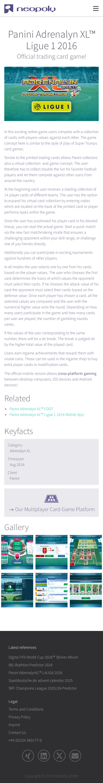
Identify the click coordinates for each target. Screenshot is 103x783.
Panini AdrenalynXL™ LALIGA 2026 (35, 672)
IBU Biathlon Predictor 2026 (31, 665)
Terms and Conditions (26, 709)
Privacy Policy (19, 717)
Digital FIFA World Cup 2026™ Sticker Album (43, 657)
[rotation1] (17, 552)
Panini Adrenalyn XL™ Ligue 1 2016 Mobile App (46, 414)
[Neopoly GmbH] (33, 8)
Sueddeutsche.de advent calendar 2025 (41, 680)
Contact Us (17, 732)
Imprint (14, 724)
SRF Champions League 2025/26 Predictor (43, 688)
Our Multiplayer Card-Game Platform (55, 509)
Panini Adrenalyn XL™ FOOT (31, 408)
